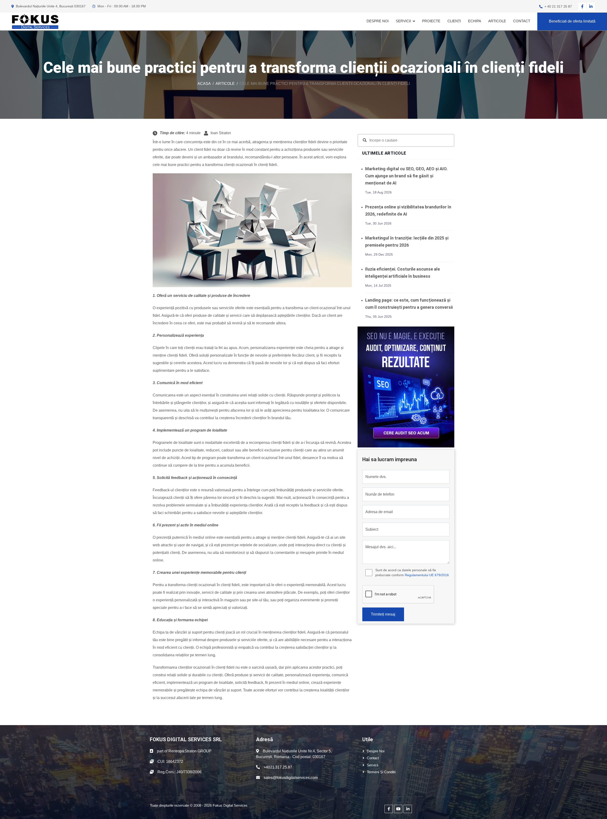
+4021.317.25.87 (278, 767)
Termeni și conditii (381, 772)
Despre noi (378, 21)
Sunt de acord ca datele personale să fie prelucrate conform (412, 572)
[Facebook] (582, 6)
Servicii (403, 21)
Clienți (454, 21)
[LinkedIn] (591, 6)
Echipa (474, 21)
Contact (521, 21)
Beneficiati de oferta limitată (572, 21)
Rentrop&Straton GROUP (190, 751)
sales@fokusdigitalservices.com (291, 778)
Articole (497, 21)
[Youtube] (398, 809)
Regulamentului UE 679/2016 (427, 575)
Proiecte (431, 21)
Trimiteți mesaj (383, 614)
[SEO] (406, 387)
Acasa (204, 84)
